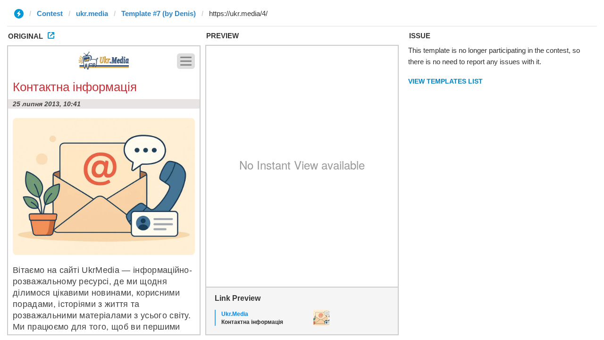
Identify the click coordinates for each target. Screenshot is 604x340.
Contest (50, 13)
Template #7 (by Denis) (158, 13)
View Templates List (445, 81)
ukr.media (92, 13)
